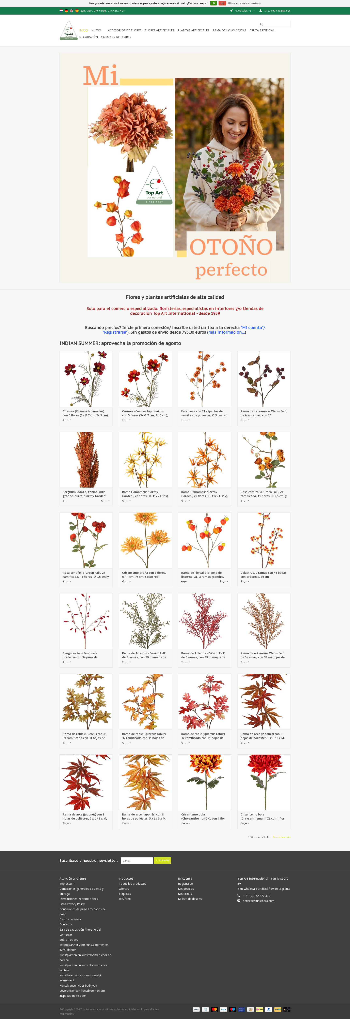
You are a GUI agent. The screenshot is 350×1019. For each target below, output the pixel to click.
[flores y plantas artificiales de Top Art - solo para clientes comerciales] (69, 30)
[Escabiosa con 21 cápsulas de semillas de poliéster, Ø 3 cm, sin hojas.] (204, 379)
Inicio (83, 30)
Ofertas (124, 889)
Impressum (67, 883)
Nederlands (61, 10)
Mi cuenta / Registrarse (277, 10)
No (222, 3)
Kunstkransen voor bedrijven (78, 985)
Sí (213, 3)
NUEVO (96, 30)
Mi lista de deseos (190, 899)
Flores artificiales (159, 30)
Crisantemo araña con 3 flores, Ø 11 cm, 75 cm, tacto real (144, 575)
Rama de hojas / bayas (229, 30)
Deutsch (66, 10)
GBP (89, 10)
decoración (88, 37)
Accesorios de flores (124, 30)
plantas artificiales (193, 30)
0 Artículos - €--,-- (245, 10)
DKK (110, 10)
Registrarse (185, 883)
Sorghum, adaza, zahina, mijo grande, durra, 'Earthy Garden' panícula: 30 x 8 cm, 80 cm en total (84, 494)
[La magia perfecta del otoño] (175, 168)
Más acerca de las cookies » (244, 3)
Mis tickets (185, 894)
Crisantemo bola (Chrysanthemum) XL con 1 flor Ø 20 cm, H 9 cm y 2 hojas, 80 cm (204, 816)
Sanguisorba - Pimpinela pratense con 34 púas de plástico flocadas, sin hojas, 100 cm (85, 655)
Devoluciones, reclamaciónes (79, 899)
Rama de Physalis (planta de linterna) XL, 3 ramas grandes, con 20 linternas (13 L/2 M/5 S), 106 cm (202, 575)
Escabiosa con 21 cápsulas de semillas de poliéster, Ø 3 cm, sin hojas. (204, 413)
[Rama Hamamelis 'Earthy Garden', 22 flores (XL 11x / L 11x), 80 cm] (145, 460)
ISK (116, 10)
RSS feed (125, 899)
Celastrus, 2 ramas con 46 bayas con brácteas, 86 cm (263, 575)
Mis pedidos (186, 889)
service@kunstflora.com (258, 901)
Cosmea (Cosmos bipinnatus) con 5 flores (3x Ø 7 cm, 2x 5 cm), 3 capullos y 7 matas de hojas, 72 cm (86, 413)
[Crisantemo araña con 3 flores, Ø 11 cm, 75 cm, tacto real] (145, 540)
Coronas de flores (116, 37)
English (71, 10)
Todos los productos (132, 883)
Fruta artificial (262, 30)
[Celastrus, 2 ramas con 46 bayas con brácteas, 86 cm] (264, 540)
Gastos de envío (281, 837)
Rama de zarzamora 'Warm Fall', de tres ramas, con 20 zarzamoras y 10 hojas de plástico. (264, 413)
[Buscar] (260, 24)
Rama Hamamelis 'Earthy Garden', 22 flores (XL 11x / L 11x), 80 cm (145, 494)
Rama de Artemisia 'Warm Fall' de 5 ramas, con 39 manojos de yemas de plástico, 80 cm (144, 655)
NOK (122, 10)
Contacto (66, 924)
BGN (103, 10)
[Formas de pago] (195, 1009)
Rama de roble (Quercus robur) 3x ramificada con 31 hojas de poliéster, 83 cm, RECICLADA (84, 736)
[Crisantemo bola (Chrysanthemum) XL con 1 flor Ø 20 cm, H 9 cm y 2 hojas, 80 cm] (204, 782)
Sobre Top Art (69, 940)
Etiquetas (125, 894)
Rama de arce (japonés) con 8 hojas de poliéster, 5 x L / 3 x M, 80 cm (263, 736)
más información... (226, 332)
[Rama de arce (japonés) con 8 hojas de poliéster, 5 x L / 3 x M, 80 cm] (264, 701)
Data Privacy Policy (72, 904)
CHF (96, 10)
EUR (83, 10)
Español (77, 10)
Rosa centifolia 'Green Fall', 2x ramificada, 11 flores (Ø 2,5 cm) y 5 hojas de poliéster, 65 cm (264, 494)
